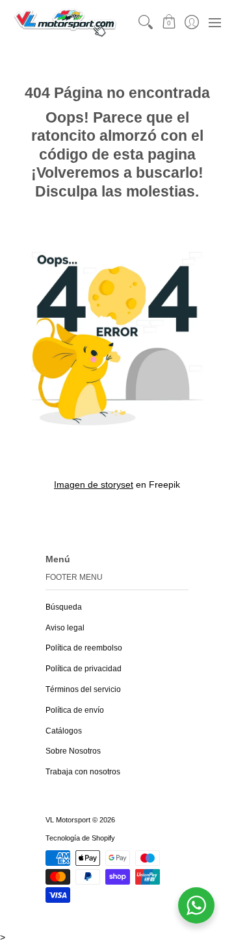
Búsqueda (64, 607)
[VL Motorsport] (65, 22)
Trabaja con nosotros (83, 771)
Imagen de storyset (93, 484)
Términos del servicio (83, 689)
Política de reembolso (84, 647)
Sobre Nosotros (73, 751)
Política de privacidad (84, 668)
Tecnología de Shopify (80, 838)
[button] (168, 22)
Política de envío (75, 710)
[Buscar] (146, 22)
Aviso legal (65, 627)
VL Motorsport (68, 820)
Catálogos (64, 730)
